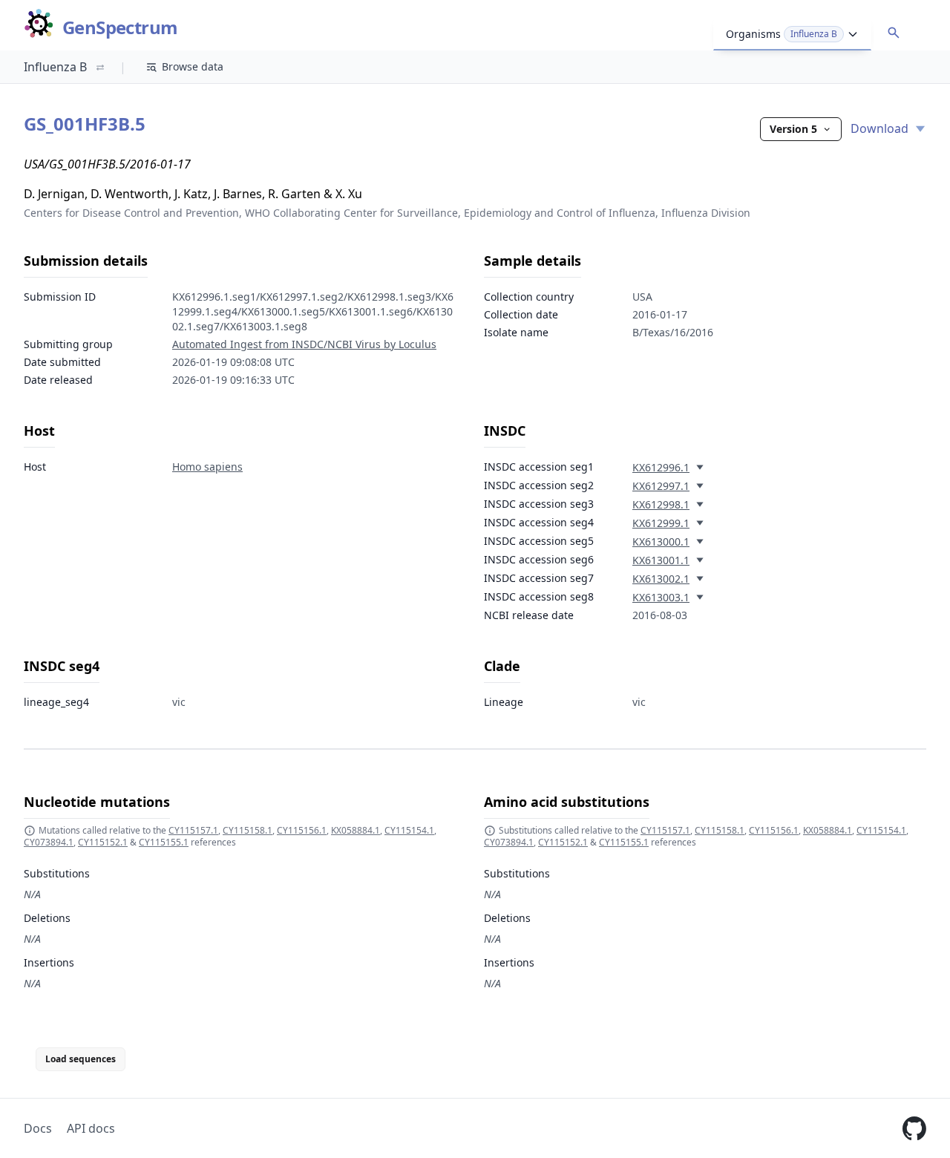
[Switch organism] (100, 67)
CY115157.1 (193, 830)
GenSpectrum (119, 27)
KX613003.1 (660, 597)
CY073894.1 (48, 842)
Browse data (192, 66)
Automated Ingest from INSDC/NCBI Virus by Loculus (304, 344)
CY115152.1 (103, 842)
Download (881, 128)
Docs (38, 1128)
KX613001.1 (660, 560)
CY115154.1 (409, 830)
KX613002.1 (660, 579)
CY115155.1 (164, 842)
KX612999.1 (660, 523)
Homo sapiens (207, 466)
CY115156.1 (302, 830)
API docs (91, 1128)
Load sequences (80, 1059)
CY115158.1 (247, 830)
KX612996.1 (660, 467)
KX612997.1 (660, 486)
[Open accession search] (893, 32)
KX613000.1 (660, 541)
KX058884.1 (355, 830)
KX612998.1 (660, 504)
